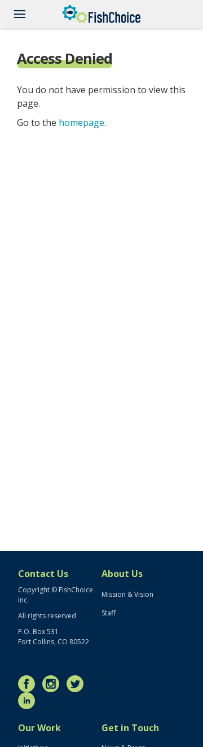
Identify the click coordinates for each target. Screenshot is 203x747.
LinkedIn (29, 700)
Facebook (29, 683)
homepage (81, 122)
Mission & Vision (127, 594)
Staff (109, 613)
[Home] (101, 14)
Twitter (78, 683)
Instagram (53, 683)
